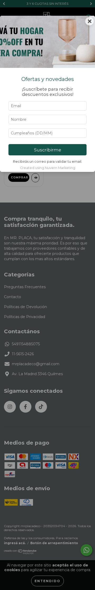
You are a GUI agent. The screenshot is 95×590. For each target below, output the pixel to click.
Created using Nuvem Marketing (47, 168)
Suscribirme (47, 149)
